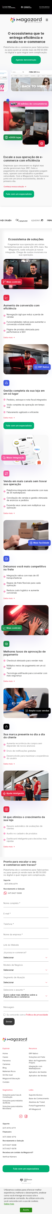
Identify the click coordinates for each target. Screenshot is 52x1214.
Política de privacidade (37, 1014)
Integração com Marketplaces (35, 1067)
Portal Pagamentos (37, 1106)
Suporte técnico (35, 1095)
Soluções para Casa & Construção (12, 1096)
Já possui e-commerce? (14, 952)
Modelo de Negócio (13, 965)
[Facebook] (26, 1116)
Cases (5, 1057)
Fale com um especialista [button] (26, 1169)
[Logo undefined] (25, 20)
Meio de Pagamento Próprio (37, 1062)
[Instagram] (21, 1116)
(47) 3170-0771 (11, 884)
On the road (8, 1075)
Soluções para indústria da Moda (13, 1102)
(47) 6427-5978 (9, 1148)
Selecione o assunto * (14, 990)
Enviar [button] (9, 1021)
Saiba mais (9, 1204)
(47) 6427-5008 (15, 893)
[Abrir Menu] (46, 19)
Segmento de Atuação (14, 977)
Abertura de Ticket (37, 1102)
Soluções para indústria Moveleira (13, 1107)
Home (5, 1053)
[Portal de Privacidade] (26, 1181)
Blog (4, 1068)
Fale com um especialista (19, 194)
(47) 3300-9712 (9, 1137)
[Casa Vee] (22, 220)
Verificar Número (10, 1157)
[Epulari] (37, 220)
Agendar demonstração (26, 60)
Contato (6, 1082)
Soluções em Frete (37, 1057)
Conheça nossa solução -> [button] (15, 187)
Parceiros (7, 1061)
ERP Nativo (33, 1053)
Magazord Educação (11, 1078)
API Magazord (35, 1109)
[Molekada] (6, 220)
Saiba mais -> (9, 337)
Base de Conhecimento (39, 1098)
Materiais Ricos (9, 1071)
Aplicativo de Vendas (38, 1076)
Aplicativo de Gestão (38, 1072)
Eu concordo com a (27, 1014)
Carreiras (6, 1064)
